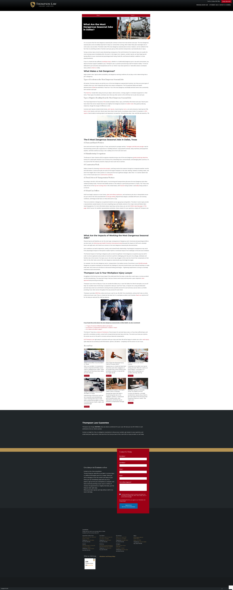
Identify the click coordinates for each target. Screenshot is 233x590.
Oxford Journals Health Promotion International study (108, 243)
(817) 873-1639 (124, 549)
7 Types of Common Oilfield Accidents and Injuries (99, 326)
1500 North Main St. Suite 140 (105, 537)
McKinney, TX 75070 (108, 546)
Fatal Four (88, 93)
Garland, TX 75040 (86, 547)
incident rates (129, 103)
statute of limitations (102, 332)
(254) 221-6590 (142, 541)
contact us (94, 67)
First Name (122, 456)
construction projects (104, 168)
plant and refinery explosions (114, 194)
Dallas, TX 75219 (85, 538)
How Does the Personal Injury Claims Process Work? (115, 363)
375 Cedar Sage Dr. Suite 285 (88, 545)
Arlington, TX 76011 (120, 548)
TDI (104, 101)
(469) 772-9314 (91, 548)
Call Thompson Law (89, 339)
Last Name (122, 462)
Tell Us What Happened (125, 482)
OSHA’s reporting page (136, 206)
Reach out (138, 295)
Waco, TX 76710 (137, 540)
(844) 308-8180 (226, 1)
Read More (87, 375)
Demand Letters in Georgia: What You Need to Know (136, 390)
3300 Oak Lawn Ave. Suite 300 (89, 537)
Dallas (137, 185)
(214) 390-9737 (108, 548)
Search (133, 15)
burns (125, 109)
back (85, 111)
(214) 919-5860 (91, 540)
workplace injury (106, 61)
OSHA (93, 87)
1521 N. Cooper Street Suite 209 (121, 546)
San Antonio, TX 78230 (121, 538)
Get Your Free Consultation (128, 506)
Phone (121, 469)
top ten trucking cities (100, 185)
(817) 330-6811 (108, 540)
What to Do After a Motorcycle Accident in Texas (93, 392)
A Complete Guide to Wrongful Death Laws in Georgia (115, 390)
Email (121, 475)
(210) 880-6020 (124, 540)
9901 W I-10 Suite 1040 (121, 537)
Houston (122, 185)
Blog (98, 15)
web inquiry (146, 339)
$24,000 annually (143, 263)
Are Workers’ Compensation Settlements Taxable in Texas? (101, 327)
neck (89, 111)
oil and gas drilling (111, 196)
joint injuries (111, 109)
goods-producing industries (140, 157)
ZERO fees (98, 293)
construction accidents (107, 174)
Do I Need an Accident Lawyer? (94, 329)
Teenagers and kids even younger (135, 146)
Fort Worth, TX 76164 (104, 538)
